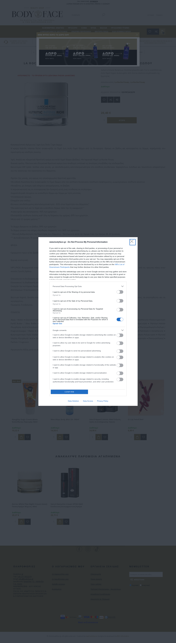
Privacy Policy (102, 401)
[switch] (120, 292)
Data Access (88, 401)
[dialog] (88, 321)
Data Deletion (73, 401)
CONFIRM (69, 392)
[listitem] (88, 286)
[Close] (132, 242)
